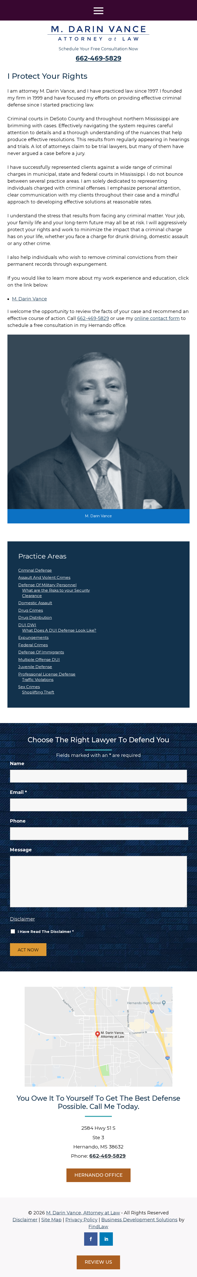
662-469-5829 (98, 58)
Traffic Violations (37, 679)
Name (17, 763)
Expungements (33, 637)
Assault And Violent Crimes (44, 577)
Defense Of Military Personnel (47, 584)
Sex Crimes (29, 686)
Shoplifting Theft (38, 692)
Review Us (98, 1262)
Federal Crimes (33, 644)
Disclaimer (22, 919)
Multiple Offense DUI (39, 659)
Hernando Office (98, 1175)
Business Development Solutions (139, 1220)
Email (18, 792)
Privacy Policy (81, 1220)
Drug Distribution (35, 617)
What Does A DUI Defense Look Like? (59, 630)
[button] (98, 10)
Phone (18, 821)
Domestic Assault (35, 602)
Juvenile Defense (35, 666)
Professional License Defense (46, 674)
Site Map (51, 1220)
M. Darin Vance (29, 299)
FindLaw (98, 1227)
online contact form (157, 318)
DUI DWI (27, 624)
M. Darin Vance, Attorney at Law (83, 1213)
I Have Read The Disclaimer (46, 931)
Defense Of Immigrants (41, 652)
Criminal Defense (35, 570)
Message (21, 850)
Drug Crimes (30, 610)
